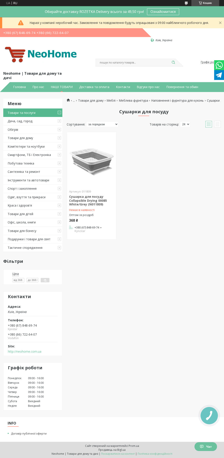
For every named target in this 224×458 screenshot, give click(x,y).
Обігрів (13, 129)
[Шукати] (173, 63)
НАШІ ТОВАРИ (62, 86)
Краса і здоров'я (20, 205)
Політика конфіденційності (155, 454)
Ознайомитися (163, 11)
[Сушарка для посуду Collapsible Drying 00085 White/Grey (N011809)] (91, 159)
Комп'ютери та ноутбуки (26, 146)
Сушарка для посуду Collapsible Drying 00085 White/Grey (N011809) (88, 200)
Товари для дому (20, 138)
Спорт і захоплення (22, 188)
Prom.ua (134, 446)
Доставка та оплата (94, 86)
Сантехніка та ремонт (24, 172)
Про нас (38, 86)
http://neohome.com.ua (24, 352)
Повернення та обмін (182, 86)
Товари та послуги (21, 113)
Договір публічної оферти (29, 433)
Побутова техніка (21, 163)
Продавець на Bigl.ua (112, 450)
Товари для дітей (20, 214)
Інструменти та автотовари (28, 180)
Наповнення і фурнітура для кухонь (177, 101)
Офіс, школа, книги (22, 222)
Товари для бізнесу (22, 231)
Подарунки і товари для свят (29, 239)
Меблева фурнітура (133, 101)
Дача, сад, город (20, 121)
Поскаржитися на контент (118, 454)
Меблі (111, 101)
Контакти (123, 86)
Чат (209, 446)
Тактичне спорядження (25, 248)
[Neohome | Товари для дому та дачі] (41, 56)
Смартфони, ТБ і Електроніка (29, 155)
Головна (19, 86)
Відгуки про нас (148, 86)
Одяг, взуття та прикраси (27, 197)
